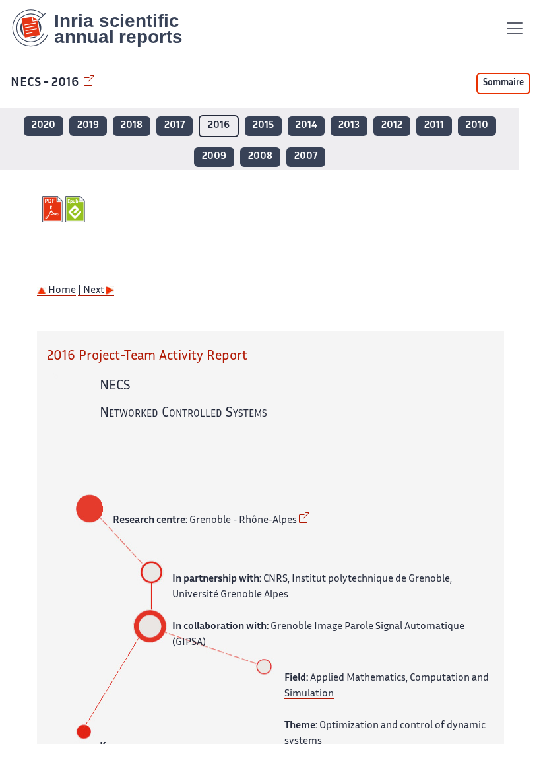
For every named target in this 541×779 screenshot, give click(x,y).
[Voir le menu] (514, 28)
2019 (88, 125)
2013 (349, 125)
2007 (305, 156)
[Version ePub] (76, 209)
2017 (174, 125)
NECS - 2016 (46, 82)
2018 (132, 125)
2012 (391, 125)
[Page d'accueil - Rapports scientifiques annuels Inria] (106, 28)
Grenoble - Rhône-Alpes (243, 520)
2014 (306, 125)
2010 (477, 125)
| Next (92, 291)
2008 (260, 156)
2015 (263, 125)
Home (61, 291)
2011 (434, 125)
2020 (43, 125)
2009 (214, 156)
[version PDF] (53, 209)
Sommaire (503, 83)
